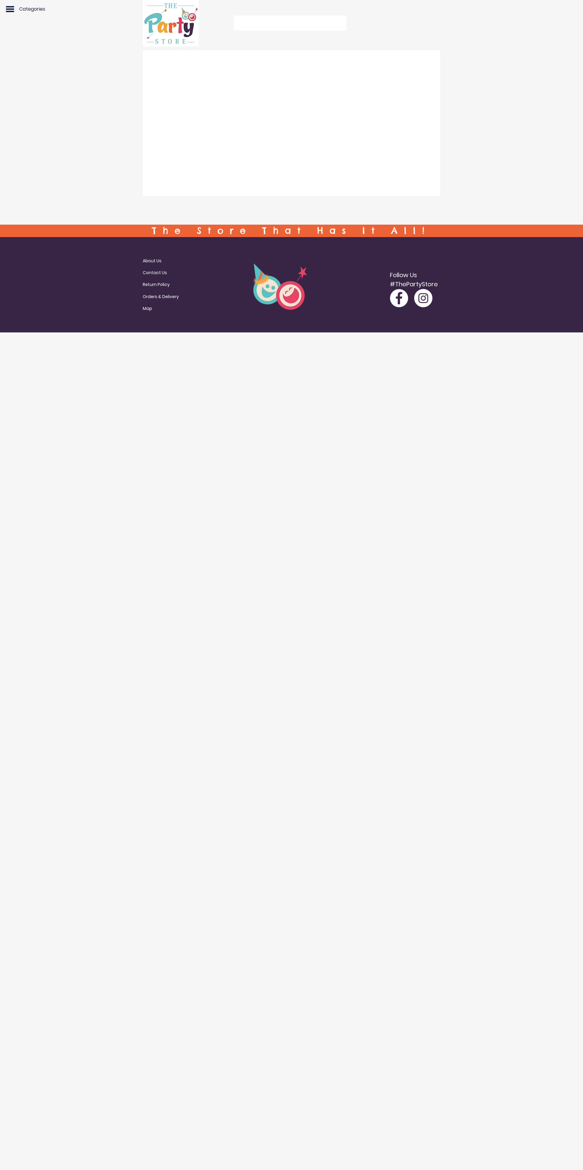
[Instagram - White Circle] (423, 298)
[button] (10, 9)
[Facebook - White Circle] (399, 298)
